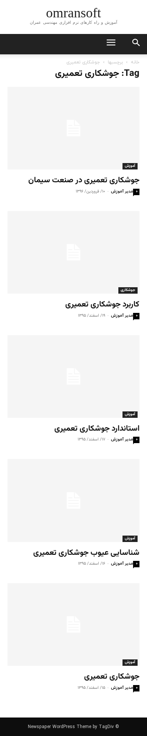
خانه (135, 62)
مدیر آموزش (122, 191)
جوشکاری (128, 290)
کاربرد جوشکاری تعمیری (102, 304)
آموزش (130, 166)
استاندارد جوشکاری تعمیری (96, 428)
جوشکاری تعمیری (111, 676)
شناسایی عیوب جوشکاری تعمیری (86, 553)
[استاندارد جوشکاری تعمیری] (73, 376)
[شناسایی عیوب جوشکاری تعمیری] (73, 500)
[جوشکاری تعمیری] (73, 624)
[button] (136, 44)
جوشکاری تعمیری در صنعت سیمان (83, 180)
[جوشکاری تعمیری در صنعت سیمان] (73, 128)
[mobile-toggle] (111, 44)
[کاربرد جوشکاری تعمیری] (73, 252)
